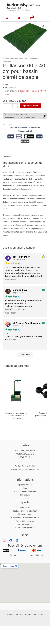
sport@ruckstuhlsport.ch (28, 469)
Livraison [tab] (7, 156)
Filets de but (25, 507)
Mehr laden (25, 354)
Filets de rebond (25, 514)
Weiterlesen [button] (10, 280)
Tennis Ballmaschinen (25, 521)
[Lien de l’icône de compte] (19, 18)
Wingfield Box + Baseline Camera (25, 518)
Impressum (25, 495)
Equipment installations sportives (15, 58)
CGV (25, 488)
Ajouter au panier (31, 106)
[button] (7, 18)
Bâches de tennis (25, 524)
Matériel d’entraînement (25, 528)
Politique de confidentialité (25, 491)
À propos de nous (25, 485)
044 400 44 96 (29, 466)
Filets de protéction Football (25, 511)
